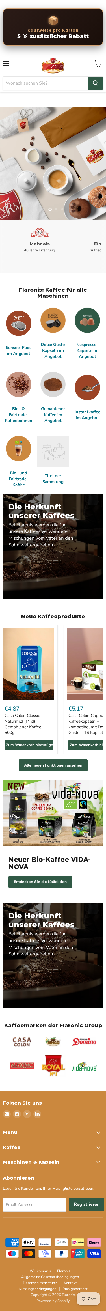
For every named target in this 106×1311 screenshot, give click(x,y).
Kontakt (70, 1283)
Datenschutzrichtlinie (40, 1283)
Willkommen (40, 1271)
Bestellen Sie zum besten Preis (53, 187)
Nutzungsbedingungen (37, 1288)
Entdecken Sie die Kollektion (40, 881)
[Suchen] (95, 83)
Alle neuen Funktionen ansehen (53, 765)
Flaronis (63, 1271)
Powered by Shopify (53, 1300)
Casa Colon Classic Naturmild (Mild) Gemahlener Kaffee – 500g (25, 724)
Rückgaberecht (75, 1288)
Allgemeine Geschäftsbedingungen (50, 1277)
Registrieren (86, 1204)
